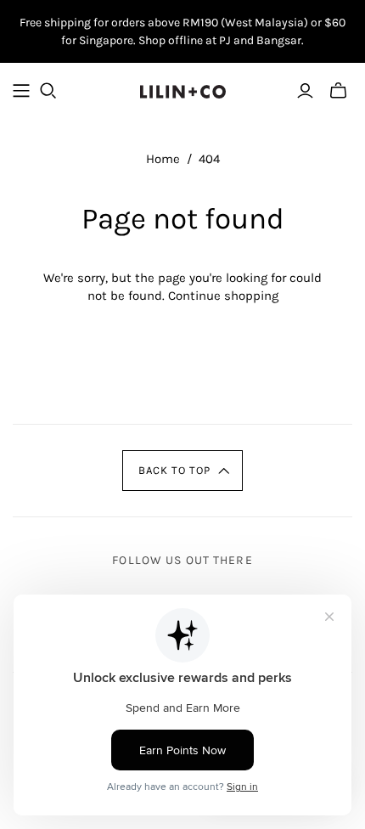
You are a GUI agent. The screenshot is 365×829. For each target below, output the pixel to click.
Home (163, 158)
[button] (183, 470)
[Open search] (48, 90)
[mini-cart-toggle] (338, 91)
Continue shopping (223, 295)
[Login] (305, 91)
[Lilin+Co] (183, 89)
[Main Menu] (21, 90)
